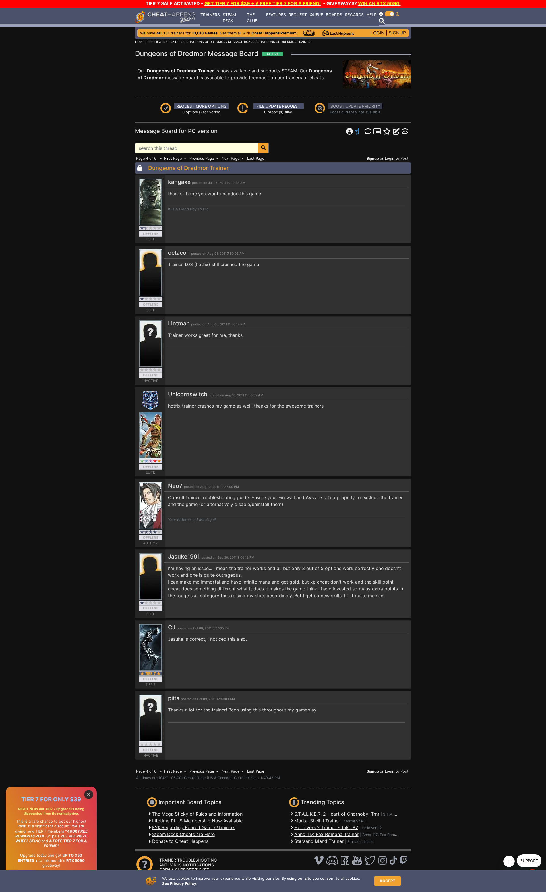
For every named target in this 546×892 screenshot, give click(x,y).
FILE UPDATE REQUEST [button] (278, 106)
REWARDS (354, 14)
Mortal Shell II (355, 821)
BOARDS (334, 14)
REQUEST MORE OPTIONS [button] (201, 106)
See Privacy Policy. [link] (179, 883)
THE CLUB (252, 17)
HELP (372, 14)
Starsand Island (360, 841)
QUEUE (316, 14)
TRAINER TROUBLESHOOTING (188, 860)
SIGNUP (397, 33)
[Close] (88, 794)
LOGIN (377, 33)
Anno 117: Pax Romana (381, 835)
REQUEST (298, 14)
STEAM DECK (229, 17)
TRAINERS (210, 14)
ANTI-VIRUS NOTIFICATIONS (186, 864)
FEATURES (276, 14)
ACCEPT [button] (387, 881)
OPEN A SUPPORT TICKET (184, 869)
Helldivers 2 (372, 828)
